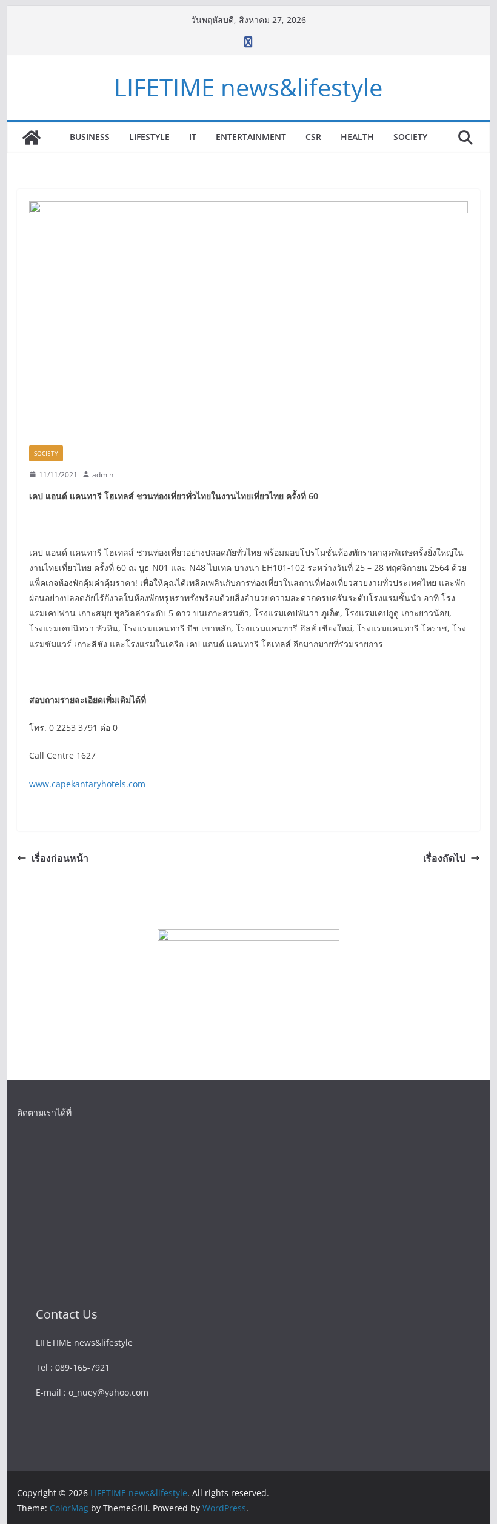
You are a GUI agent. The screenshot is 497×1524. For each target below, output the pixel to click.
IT (192, 136)
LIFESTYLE (149, 136)
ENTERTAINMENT (251, 136)
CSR (313, 136)
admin (102, 475)
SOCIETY (410, 136)
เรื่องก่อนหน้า (60, 858)
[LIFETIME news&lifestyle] (31, 137)
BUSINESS (90, 136)
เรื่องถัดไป (444, 858)
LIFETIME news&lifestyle (248, 87)
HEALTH (357, 136)
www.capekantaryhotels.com (87, 784)
